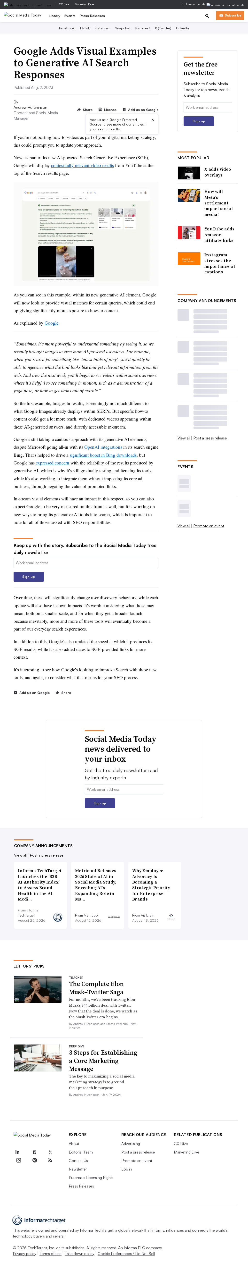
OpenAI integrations (103, 447)
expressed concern (52, 463)
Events (70, 16)
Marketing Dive (84, 4)
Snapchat (123, 28)
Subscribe (233, 15)
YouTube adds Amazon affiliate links (219, 234)
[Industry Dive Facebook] (34, 1152)
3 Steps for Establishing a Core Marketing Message (103, 1060)
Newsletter (78, 1169)
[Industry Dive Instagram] (19, 1160)
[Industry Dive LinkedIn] (17, 1152)
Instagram (102, 28)
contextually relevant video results (82, 165)
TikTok (84, 28)
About (74, 1143)
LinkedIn (182, 28)
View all (184, 438)
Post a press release (210, 438)
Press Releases (92, 16)
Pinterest (142, 28)
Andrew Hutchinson (30, 107)
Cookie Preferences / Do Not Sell (126, 1253)
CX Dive (64, 4)
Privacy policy (24, 1253)
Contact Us (78, 1160)
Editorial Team (81, 1152)
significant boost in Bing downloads (103, 455)
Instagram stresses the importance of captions (219, 263)
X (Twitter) (163, 28)
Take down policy (79, 1253)
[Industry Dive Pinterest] (34, 1160)
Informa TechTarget (96, 1230)
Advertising (130, 1143)
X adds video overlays (217, 172)
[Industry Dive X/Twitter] (50, 1152)
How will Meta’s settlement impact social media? (218, 203)
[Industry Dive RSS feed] (50, 1160)
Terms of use (50, 1253)
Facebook (67, 28)
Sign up (28, 576)
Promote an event (208, 525)
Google (51, 323)
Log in (126, 1169)
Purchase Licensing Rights (91, 1177)
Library (55, 16)
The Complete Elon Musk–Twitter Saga (96, 987)
